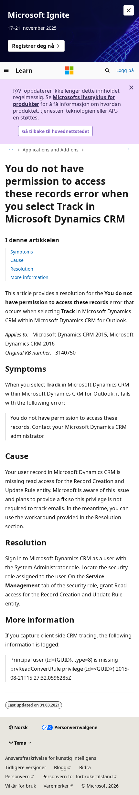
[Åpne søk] (107, 70)
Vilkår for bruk (20, 786)
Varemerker (56, 786)
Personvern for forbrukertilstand (77, 776)
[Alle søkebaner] (10, 150)
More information (29, 277)
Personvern (17, 776)
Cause (17, 260)
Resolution (21, 269)
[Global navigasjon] (6, 70)
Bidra (85, 767)
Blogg (60, 767)
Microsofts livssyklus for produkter (64, 101)
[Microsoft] (69, 70)
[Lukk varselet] (128, 10)
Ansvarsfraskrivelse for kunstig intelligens (50, 758)
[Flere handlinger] (128, 150)
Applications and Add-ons (51, 150)
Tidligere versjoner (25, 767)
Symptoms (21, 252)
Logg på (125, 70)
